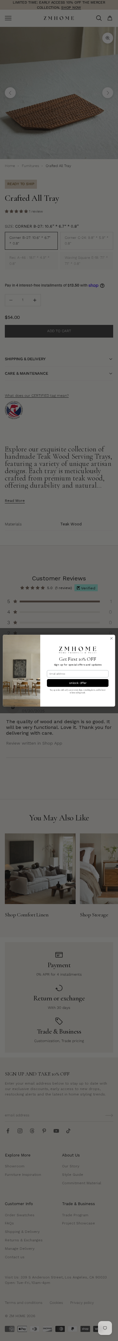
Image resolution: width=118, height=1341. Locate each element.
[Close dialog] (111, 638)
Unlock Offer (78, 683)
